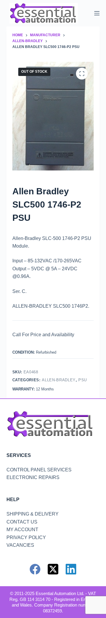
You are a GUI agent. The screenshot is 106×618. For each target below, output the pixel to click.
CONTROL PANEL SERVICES (39, 469)
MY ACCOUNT (22, 529)
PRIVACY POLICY (26, 537)
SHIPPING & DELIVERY (32, 513)
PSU (82, 380)
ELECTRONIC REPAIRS (32, 477)
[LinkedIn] (71, 569)
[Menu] (97, 13)
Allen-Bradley (58, 380)
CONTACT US (21, 521)
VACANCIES (20, 545)
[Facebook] (35, 569)
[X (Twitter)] (53, 569)
